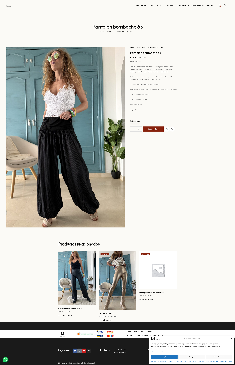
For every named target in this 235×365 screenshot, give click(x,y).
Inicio (132, 48)
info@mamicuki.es (119, 352)
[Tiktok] (79, 351)
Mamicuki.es (62, 363)
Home (102, 32)
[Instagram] (89, 351)
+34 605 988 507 (119, 350)
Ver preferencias (219, 357)
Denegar (191, 357)
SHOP (109, 32)
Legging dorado (105, 313)
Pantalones (141, 48)
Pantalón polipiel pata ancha (70, 308)
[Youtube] (84, 351)
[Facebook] (75, 351)
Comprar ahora (153, 129)
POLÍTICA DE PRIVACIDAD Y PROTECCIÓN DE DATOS (164, 361)
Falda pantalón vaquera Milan (151, 292)
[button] (231, 339)
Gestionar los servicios (158, 351)
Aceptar (164, 357)
